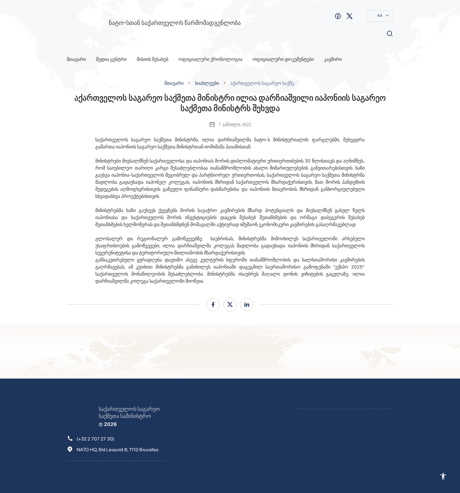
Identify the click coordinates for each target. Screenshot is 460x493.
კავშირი (333, 59)
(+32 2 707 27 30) (95, 439)
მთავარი (76, 59)
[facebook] (213, 304)
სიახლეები (207, 83)
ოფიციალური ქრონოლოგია (210, 59)
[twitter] (230, 304)
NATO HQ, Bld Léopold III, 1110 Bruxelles (118, 449)
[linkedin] (247, 304)
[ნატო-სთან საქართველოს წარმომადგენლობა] (84, 24)
